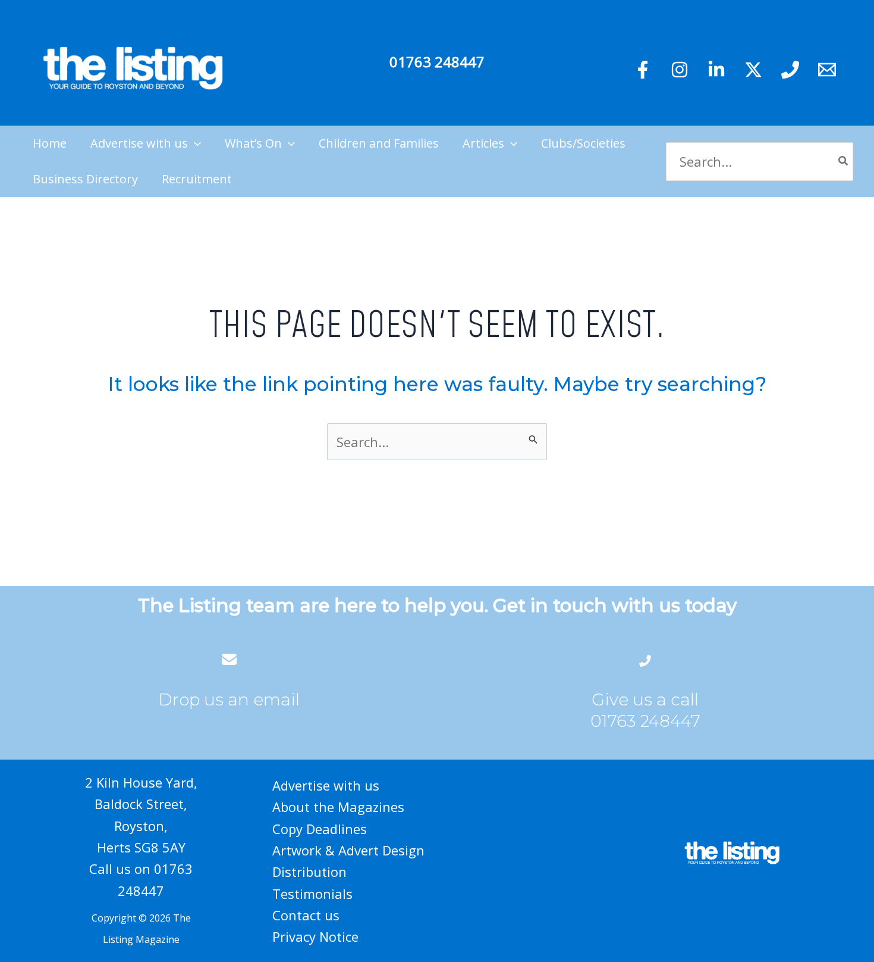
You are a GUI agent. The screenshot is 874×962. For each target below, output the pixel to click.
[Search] (843, 161)
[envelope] (229, 659)
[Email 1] (827, 69)
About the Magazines (338, 807)
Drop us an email (229, 699)
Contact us (305, 915)
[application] (194, 143)
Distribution (309, 871)
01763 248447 (437, 61)
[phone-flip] (645, 659)
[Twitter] (753, 69)
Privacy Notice (315, 936)
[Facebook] (642, 69)
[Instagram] (679, 69)
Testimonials (312, 893)
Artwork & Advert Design (348, 850)
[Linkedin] (716, 69)
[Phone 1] (790, 69)
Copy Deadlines (319, 829)
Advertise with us (325, 785)
